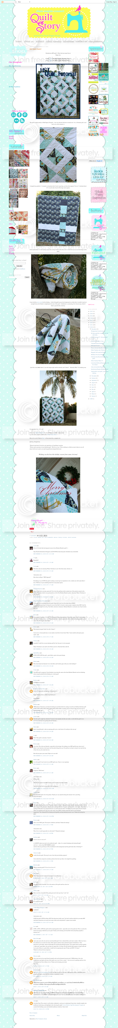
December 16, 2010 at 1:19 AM (43, 562)
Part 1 (43, 438)
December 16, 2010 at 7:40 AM (43, 685)
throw (60, 537)
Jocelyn (35, 680)
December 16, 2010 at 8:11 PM (43, 861)
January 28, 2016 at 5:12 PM (43, 952)
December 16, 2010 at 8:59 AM (43, 731)
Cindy (35, 670)
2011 (91, 325)
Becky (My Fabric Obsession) (40, 601)
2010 (91, 327)
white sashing (72, 537)
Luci (35, 926)
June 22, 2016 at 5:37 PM (41, 966)
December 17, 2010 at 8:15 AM (43, 869)
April (93, 391)
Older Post (84, 1015)
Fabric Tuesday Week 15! (97, 360)
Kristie (35, 627)
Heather (35, 704)
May (93, 389)
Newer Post (32, 1015)
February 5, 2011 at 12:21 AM (43, 878)
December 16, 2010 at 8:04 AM (43, 712)
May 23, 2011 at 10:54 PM (42, 903)
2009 (91, 399)
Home (58, 1015)
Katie (35, 615)
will (34, 1001)
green (39, 537)
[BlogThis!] (41, 536)
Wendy (35, 661)
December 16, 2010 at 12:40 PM (44, 816)
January (93, 396)
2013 (91, 320)
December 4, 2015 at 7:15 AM (43, 934)
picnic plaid (40, 302)
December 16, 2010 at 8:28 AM (43, 723)
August (93, 382)
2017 (91, 311)
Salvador (36, 970)
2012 (91, 322)
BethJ (35, 873)
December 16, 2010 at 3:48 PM (43, 833)
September (94, 380)
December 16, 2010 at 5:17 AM (43, 585)
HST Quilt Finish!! (36, 49)
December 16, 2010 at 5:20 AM (43, 597)
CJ (34, 558)
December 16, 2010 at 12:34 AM (44, 554)
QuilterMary (36, 653)
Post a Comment (33, 1013)
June (93, 387)
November (94, 376)
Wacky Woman (37, 899)
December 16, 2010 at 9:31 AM (43, 764)
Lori (35, 882)
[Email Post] (37, 535)
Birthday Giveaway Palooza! (98, 354)
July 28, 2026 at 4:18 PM (41, 1009)
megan (55, 537)
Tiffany (35, 890)
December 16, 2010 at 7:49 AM (43, 700)
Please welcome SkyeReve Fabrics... (99, 348)
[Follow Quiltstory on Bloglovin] (95, 161)
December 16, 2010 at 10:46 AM (44, 798)
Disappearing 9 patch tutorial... (98, 331)
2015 (91, 316)
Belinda (35, 865)
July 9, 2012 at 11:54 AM (41, 912)
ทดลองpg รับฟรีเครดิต (39, 990)
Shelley (35, 759)
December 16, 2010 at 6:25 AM (43, 623)
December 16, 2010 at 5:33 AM (43, 611)
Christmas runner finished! (97, 343)
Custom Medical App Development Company (73, 1005)
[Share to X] (43, 536)
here (50, 59)
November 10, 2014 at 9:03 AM (43, 922)
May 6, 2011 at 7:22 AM (41, 895)
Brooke (35, 744)
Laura (35, 545)
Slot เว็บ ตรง (36, 980)
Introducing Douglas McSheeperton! (99, 369)
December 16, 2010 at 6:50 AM (43, 666)
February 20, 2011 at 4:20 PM (43, 886)
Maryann (36, 956)
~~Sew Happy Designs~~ (39, 907)
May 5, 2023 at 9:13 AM (41, 997)
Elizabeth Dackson (38, 588)
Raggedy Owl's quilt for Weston (98, 352)
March (93, 394)
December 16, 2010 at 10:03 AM (44, 788)
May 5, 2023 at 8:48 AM (41, 986)
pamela (35, 716)
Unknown (36, 853)
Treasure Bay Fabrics (52, 434)
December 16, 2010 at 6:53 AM (43, 676)
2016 (91, 313)
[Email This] (40, 536)
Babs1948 (36, 938)
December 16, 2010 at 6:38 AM (43, 649)
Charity (35, 640)
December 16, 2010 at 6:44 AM (43, 657)
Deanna (35, 820)
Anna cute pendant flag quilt (97, 367)
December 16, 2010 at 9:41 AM (43, 773)
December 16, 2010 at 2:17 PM (43, 825)
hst (43, 537)
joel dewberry (48, 537)
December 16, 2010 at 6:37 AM (43, 637)
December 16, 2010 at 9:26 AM (43, 755)
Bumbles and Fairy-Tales (39, 689)
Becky (35, 768)
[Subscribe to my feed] (22, 123)
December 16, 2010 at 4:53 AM (43, 571)
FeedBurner (22, 269)
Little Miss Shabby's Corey (97, 341)
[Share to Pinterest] (46, 536)
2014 (91, 318)
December (94, 329)
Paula (35, 802)
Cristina (35, 792)
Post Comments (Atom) (41, 1019)
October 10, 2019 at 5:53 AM (43, 976)
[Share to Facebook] (45, 536)
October (94, 378)
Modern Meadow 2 (39, 433)
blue (35, 537)
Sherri (35, 727)
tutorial (64, 537)
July (93, 385)
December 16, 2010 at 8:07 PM (43, 849)
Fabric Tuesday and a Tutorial (98, 350)
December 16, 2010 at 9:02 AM (43, 740)
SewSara (35, 837)
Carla (35, 566)
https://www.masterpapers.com (43, 972)
